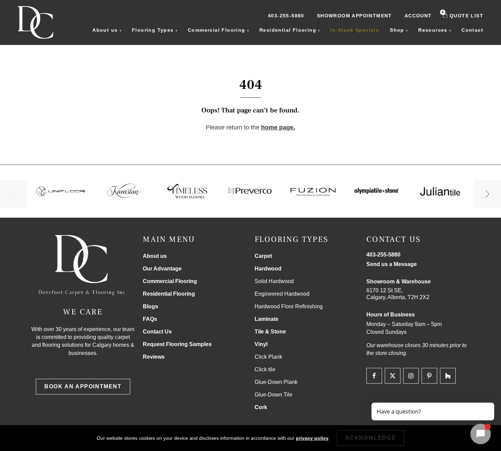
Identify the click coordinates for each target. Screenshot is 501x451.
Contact (472, 30)
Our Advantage (162, 268)
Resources (432, 30)
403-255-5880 (286, 15)
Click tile (265, 369)
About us (105, 30)
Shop (397, 30)
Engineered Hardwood (282, 294)
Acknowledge (370, 438)
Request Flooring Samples (177, 344)
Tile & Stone (270, 332)
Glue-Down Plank (276, 382)
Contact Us (157, 332)
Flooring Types (153, 30)
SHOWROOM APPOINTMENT (354, 15)
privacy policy (312, 438)
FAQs (150, 319)
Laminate (266, 319)
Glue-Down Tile (273, 395)
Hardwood (268, 268)
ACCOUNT (418, 15)
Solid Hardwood (274, 281)
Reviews (154, 357)
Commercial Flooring (216, 30)
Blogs (150, 306)
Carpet (263, 256)
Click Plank (268, 357)
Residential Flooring (287, 30)
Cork (261, 407)
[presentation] (13, 193)
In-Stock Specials (354, 30)
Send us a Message (391, 264)
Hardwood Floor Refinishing (289, 306)
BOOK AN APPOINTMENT (82, 386)
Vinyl (261, 344)
